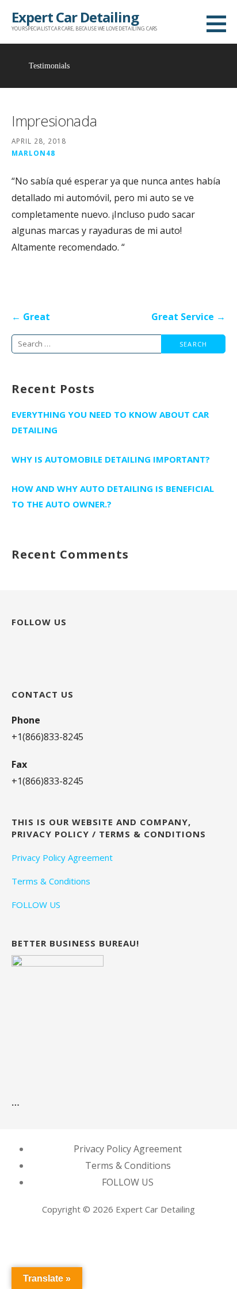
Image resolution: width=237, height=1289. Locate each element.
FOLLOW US (36, 904)
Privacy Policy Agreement (62, 857)
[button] (220, 24)
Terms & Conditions (51, 881)
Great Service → (188, 316)
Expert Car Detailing (75, 16)
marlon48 (33, 152)
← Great (31, 316)
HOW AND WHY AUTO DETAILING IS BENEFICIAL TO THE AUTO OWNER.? (113, 496)
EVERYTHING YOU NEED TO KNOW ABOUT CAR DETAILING (110, 422)
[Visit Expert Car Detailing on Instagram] (18, 647)
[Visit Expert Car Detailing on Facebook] (38, 647)
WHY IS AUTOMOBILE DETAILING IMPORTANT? (111, 459)
